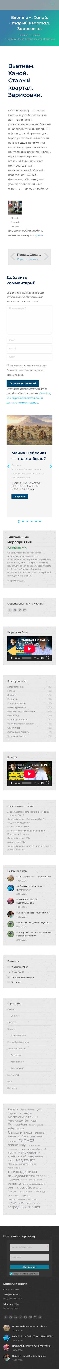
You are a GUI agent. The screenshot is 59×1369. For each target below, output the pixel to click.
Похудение (16, 1055)
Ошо (33, 1120)
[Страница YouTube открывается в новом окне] (15, 610)
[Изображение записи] (29, 430)
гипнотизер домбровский (33, 1149)
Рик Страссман (36, 1124)
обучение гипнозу (18, 1164)
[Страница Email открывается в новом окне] (30, 1317)
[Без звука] (42, 658)
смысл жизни (25, 1191)
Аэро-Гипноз (17, 1061)
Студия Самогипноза (18, 1041)
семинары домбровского (24, 1187)
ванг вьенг (37, 1136)
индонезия (35, 1156)
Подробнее (20, 496)
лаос (11, 1160)
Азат (9, 842)
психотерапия (17, 1179)
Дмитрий (12, 819)
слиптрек (12, 1191)
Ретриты (11, 1022)
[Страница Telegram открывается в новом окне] (40, 1317)
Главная (11, 1009)
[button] (19, 521)
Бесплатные (17, 1068)
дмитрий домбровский (24, 1152)
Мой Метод (13, 1074)
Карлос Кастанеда (20, 1113)
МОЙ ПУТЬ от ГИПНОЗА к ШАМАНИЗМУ (29, 888)
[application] (29, 648)
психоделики (22, 1171)
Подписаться (29, 1267)
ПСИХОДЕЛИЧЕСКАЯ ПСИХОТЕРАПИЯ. (26, 901)
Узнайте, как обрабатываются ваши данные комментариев (29, 398)
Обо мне (15, 1015)
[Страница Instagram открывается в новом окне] (25, 1317)
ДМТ (39, 1109)
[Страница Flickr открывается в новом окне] (15, 1317)
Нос (27, 826)
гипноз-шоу (17, 1144)
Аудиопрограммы (16, 1048)
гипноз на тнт (34, 1145)
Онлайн (11, 1028)
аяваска (39, 1132)
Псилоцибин (17, 1124)
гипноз (27, 1140)
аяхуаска (14, 1136)
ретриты (14, 1183)
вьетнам (12, 1141)
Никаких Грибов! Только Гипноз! (33, 912)
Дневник (16, 465)
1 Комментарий (21, 477)
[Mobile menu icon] (52, 5)
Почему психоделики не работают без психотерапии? (34, 934)
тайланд (39, 1191)
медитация (25, 1160)
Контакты (12, 1087)
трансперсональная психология (22, 1199)
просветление (15, 1167)
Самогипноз (20, 1132)
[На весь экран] (47, 658)
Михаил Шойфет (18, 1120)
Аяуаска (13, 1109)
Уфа (28, 838)
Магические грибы (23, 1116)
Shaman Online (18, 1035)
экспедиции (33, 1203)
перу (33, 1164)
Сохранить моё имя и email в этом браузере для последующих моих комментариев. (27, 370)
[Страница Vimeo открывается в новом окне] (20, 610)
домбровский (17, 1156)
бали (25, 1136)
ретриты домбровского (34, 1183)
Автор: (22, 473)
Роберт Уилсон (16, 1128)
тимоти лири (13, 1195)
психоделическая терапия (28, 1175)
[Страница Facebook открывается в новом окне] (10, 610)
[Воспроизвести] (11, 658)
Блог (9, 1081)
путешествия (35, 1179)
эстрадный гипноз (24, 1207)
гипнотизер (13, 1149)
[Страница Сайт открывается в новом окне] (24, 610)
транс (25, 1195)
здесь (39, 235)
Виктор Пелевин (28, 1109)
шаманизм (16, 1203)
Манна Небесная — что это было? (33, 876)
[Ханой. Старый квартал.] (15, 208)
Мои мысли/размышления (26, 469)
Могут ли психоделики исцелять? (33, 922)
